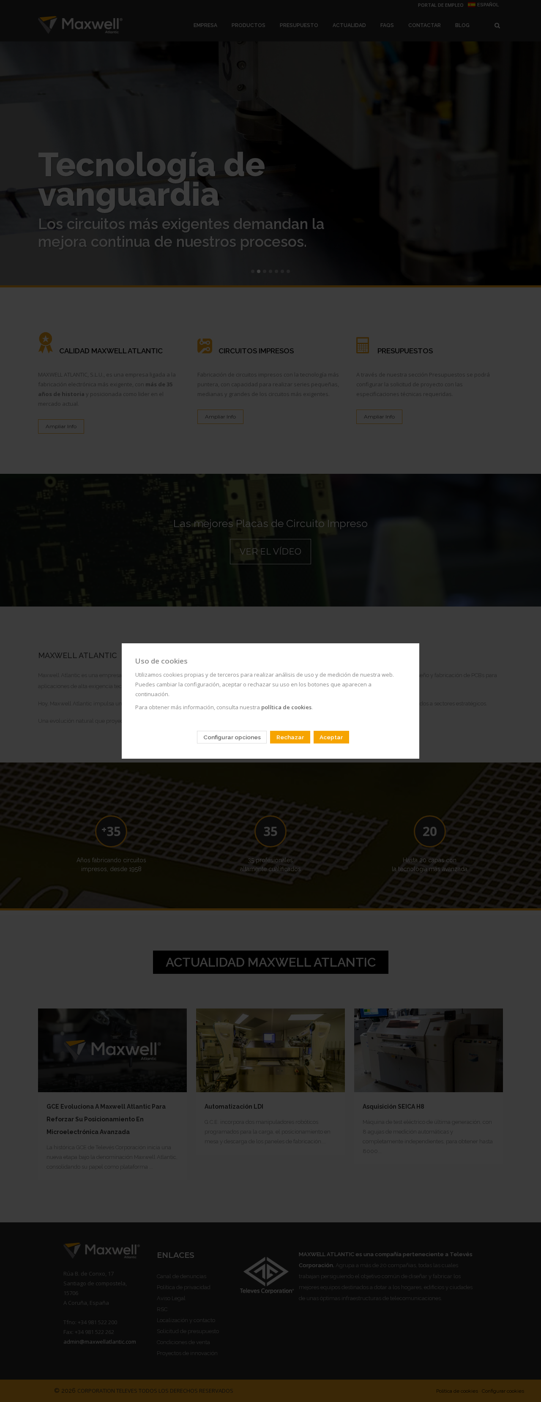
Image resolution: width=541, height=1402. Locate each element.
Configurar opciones (232, 737)
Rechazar (290, 737)
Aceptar (331, 737)
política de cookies (286, 707)
